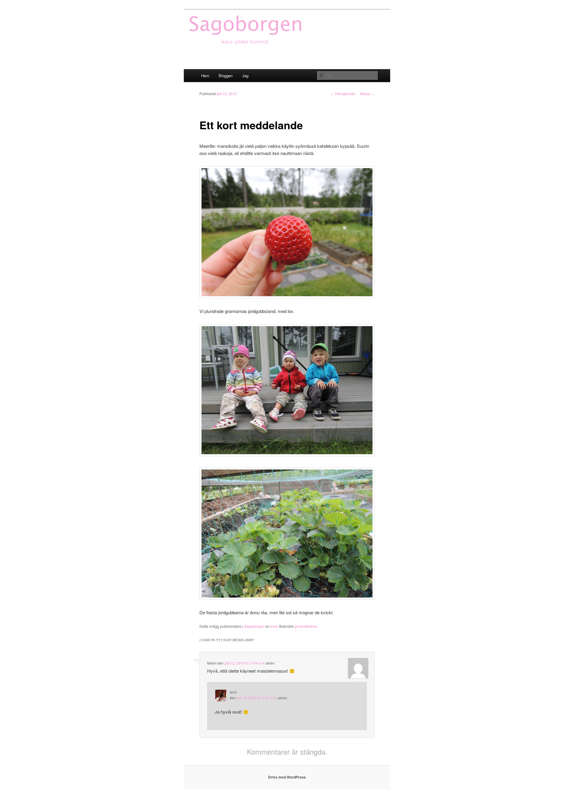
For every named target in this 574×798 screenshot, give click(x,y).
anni (273, 626)
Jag (245, 75)
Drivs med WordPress (287, 777)
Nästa (367, 93)
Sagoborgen (254, 626)
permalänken (305, 626)
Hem (205, 75)
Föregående (343, 93)
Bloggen (226, 75)
